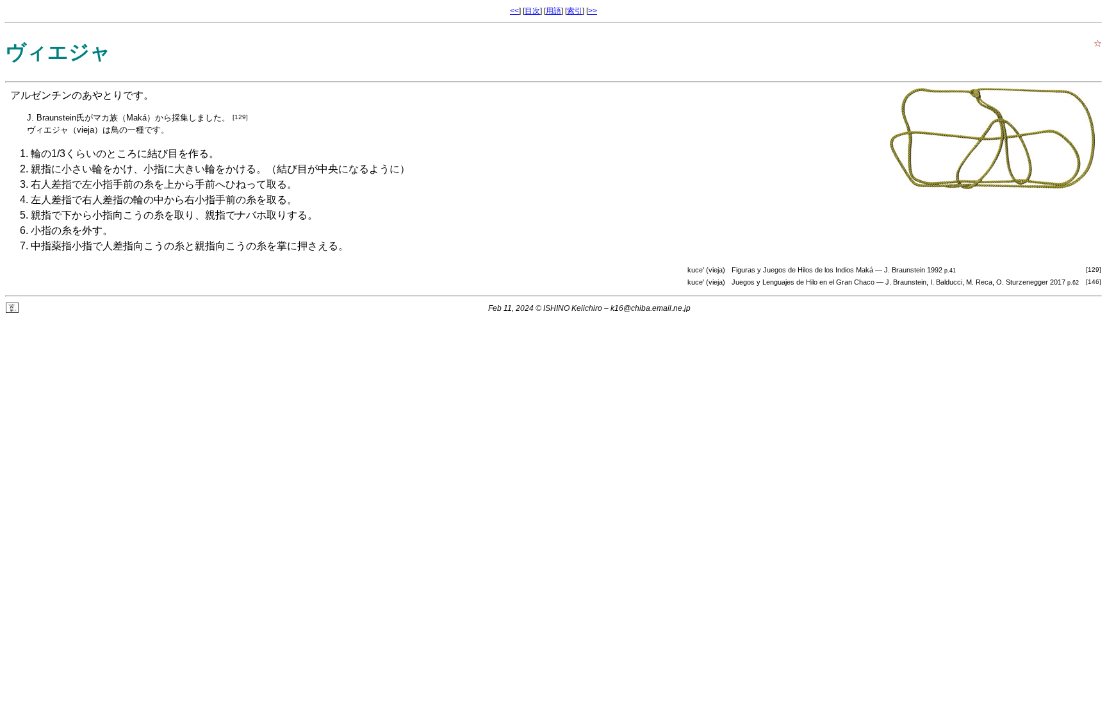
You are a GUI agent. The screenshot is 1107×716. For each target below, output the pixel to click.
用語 (553, 10)
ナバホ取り (261, 215)
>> (592, 10)
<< (514, 10)
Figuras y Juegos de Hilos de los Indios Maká (802, 270)
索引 (574, 10)
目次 (532, 10)
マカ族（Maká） (124, 117)
